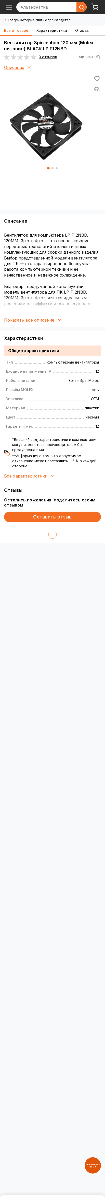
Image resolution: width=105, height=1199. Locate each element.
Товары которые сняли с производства (39, 20)
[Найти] (81, 7)
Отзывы (82, 30)
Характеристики (51, 30)
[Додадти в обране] (97, 79)
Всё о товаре (16, 30)
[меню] (9, 7)
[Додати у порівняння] (97, 89)
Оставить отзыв (52, 516)
